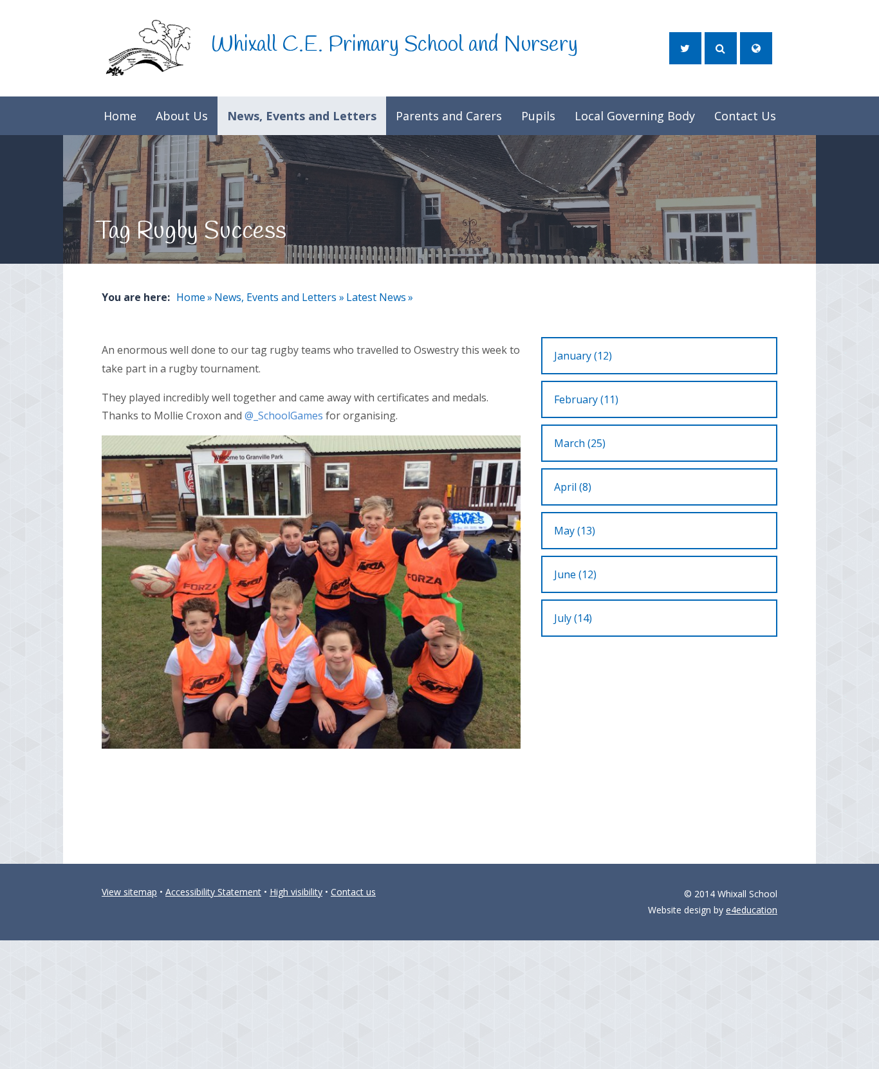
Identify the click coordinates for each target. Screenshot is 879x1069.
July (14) (573, 618)
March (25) (580, 443)
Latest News (376, 297)
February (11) (586, 399)
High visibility (296, 892)
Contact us (353, 892)
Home (190, 297)
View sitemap (129, 892)
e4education (751, 910)
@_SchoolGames (284, 415)
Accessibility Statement (213, 892)
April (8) (572, 487)
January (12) (583, 356)
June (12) (575, 574)
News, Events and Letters (275, 297)
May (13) (574, 531)
